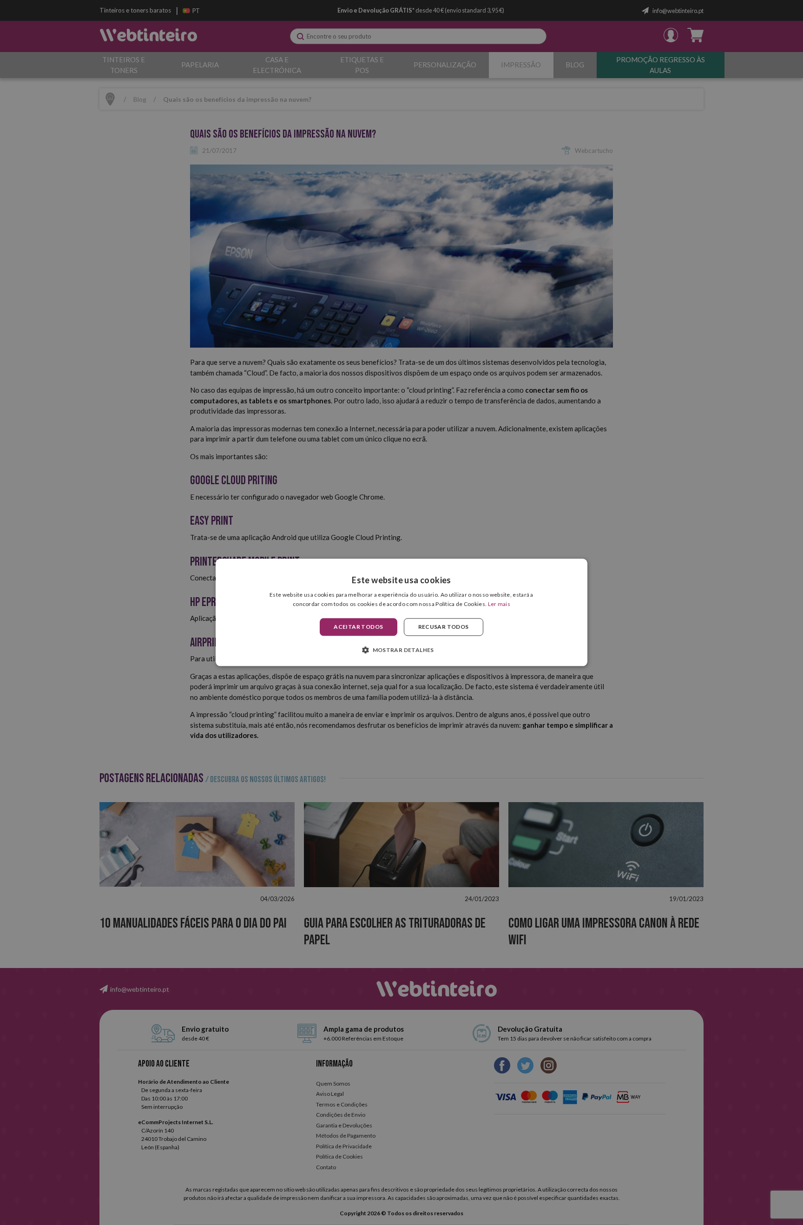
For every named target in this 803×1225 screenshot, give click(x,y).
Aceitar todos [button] (358, 626)
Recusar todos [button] (443, 626)
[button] (401, 650)
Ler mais (499, 604)
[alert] (401, 612)
